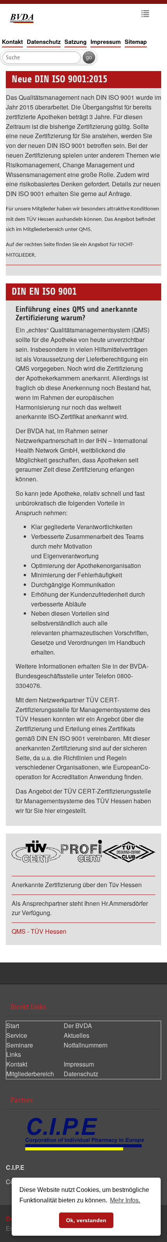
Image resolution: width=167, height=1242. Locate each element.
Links (13, 1054)
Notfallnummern (86, 1045)
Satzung (75, 42)
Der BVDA (78, 1025)
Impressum (105, 42)
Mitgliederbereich (30, 1073)
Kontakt (12, 42)
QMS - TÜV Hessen (39, 931)
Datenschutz (44, 42)
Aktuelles (76, 1035)
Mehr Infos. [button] (125, 1200)
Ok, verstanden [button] (86, 1220)
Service (16, 1035)
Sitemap (136, 42)
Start (12, 1025)
